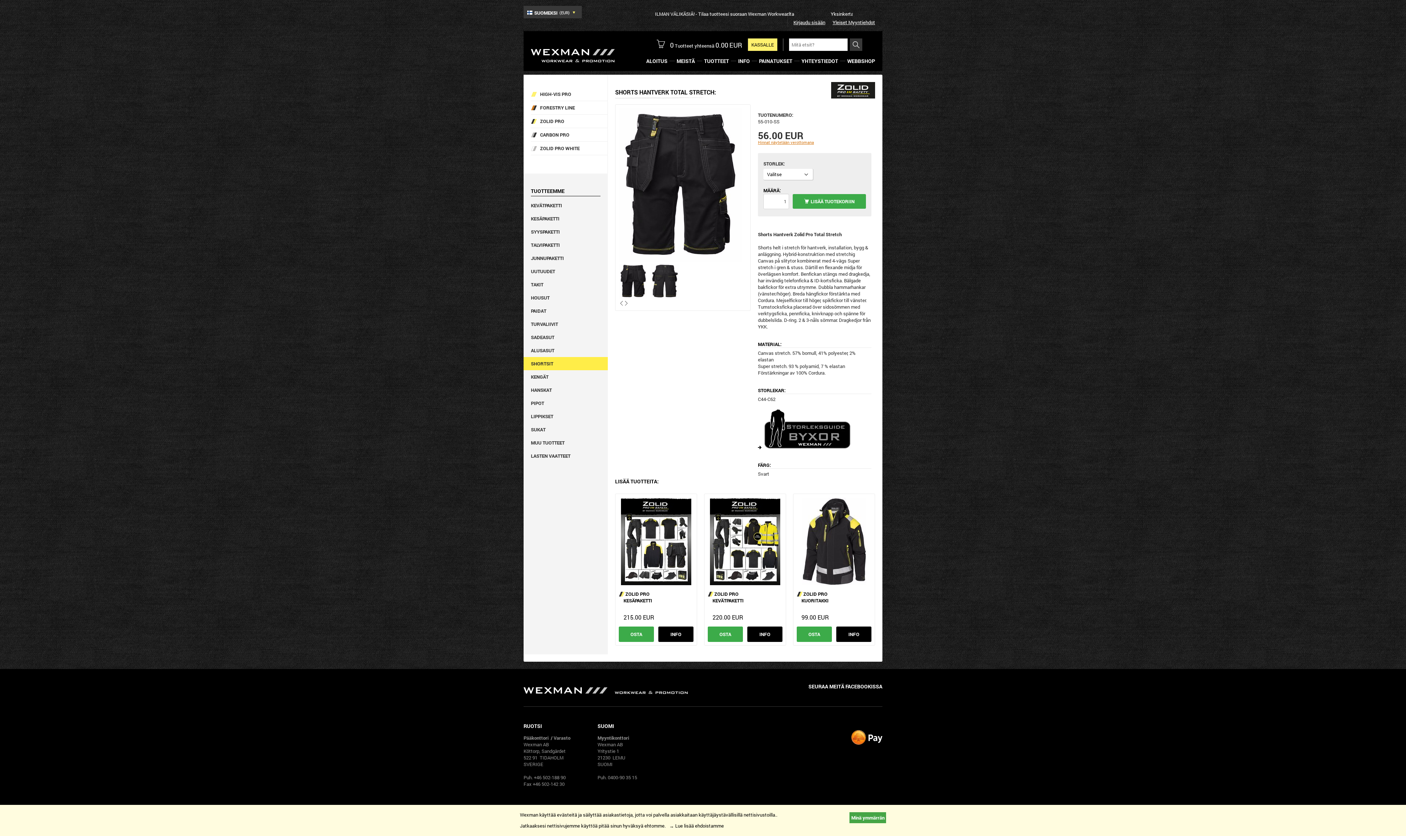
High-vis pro (555, 94)
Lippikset (542, 416)
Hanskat (541, 390)
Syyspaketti (545, 231)
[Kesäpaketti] (656, 541)
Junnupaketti (547, 258)
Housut (540, 297)
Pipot (537, 403)
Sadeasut (542, 337)
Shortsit (542, 363)
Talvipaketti (545, 245)
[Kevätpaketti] (745, 541)
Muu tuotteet (548, 442)
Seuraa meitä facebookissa (845, 686)
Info (675, 634)
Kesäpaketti (545, 218)
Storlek (773, 163)
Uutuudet (543, 271)
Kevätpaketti (546, 205)
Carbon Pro (554, 134)
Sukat (538, 429)
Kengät (539, 377)
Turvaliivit (544, 324)
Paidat (538, 311)
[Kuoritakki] (834, 541)
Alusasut (542, 350)
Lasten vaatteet (550, 456)
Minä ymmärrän (868, 817)
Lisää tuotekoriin (833, 201)
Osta (636, 634)
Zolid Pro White (560, 148)
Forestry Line (557, 107)
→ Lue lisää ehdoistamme (696, 825)
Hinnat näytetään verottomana (786, 142)
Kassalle (762, 44)
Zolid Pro (552, 121)
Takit (537, 284)
